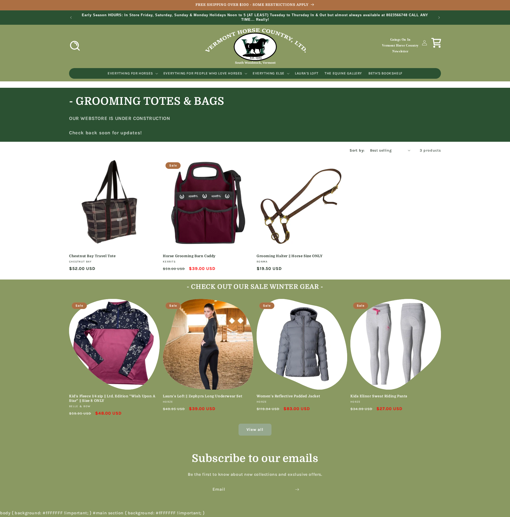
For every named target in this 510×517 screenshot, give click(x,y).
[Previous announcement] (71, 17)
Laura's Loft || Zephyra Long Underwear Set (202, 396)
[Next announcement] (439, 17)
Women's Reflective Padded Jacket (288, 396)
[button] (75, 46)
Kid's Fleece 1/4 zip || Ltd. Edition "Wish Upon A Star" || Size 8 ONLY (112, 398)
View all (255, 429)
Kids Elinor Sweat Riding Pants (378, 396)
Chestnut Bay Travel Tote (92, 256)
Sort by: (357, 150)
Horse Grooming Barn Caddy (189, 256)
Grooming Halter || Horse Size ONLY (289, 256)
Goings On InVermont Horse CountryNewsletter (400, 45)
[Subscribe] (297, 489)
